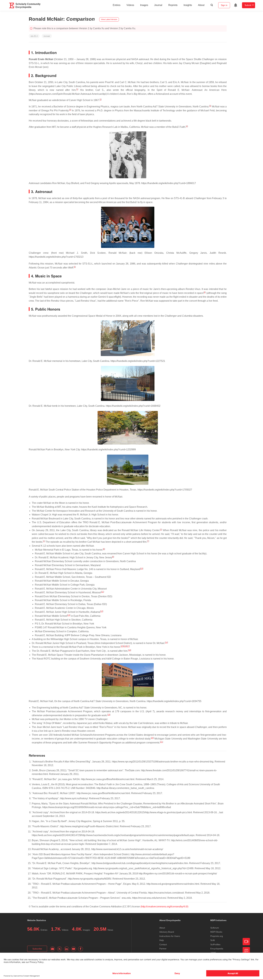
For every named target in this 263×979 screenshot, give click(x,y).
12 (102, 611)
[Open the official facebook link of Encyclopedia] (80, 948)
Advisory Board (166, 932)
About (201, 5)
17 (128, 646)
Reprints (172, 5)
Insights (188, 5)
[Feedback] (246, 950)
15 (122, 646)
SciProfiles (215, 944)
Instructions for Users (169, 936)
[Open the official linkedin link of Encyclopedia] (66, 948)
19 (109, 715)
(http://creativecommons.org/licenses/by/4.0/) (164, 906)
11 (102, 592)
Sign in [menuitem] (224, 5)
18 (129, 650)
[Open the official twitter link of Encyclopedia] (59, 948)
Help (161, 940)
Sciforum (214, 928)
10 (142, 568)
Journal (158, 5)
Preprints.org (216, 936)
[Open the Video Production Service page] (246, 941)
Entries (116, 5)
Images (144, 5)
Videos (130, 5)
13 (69, 615)
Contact (163, 944)
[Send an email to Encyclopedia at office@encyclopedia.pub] (52, 948)
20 (152, 738)
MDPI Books (216, 932)
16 (125, 646)
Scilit (212, 940)
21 (161, 742)
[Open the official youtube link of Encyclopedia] (73, 948)
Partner (163, 948)
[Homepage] (12, 5)
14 (166, 642)
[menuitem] (235, 5)
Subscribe (37, 949)
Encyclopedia (216, 948)
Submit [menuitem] (248, 5)
